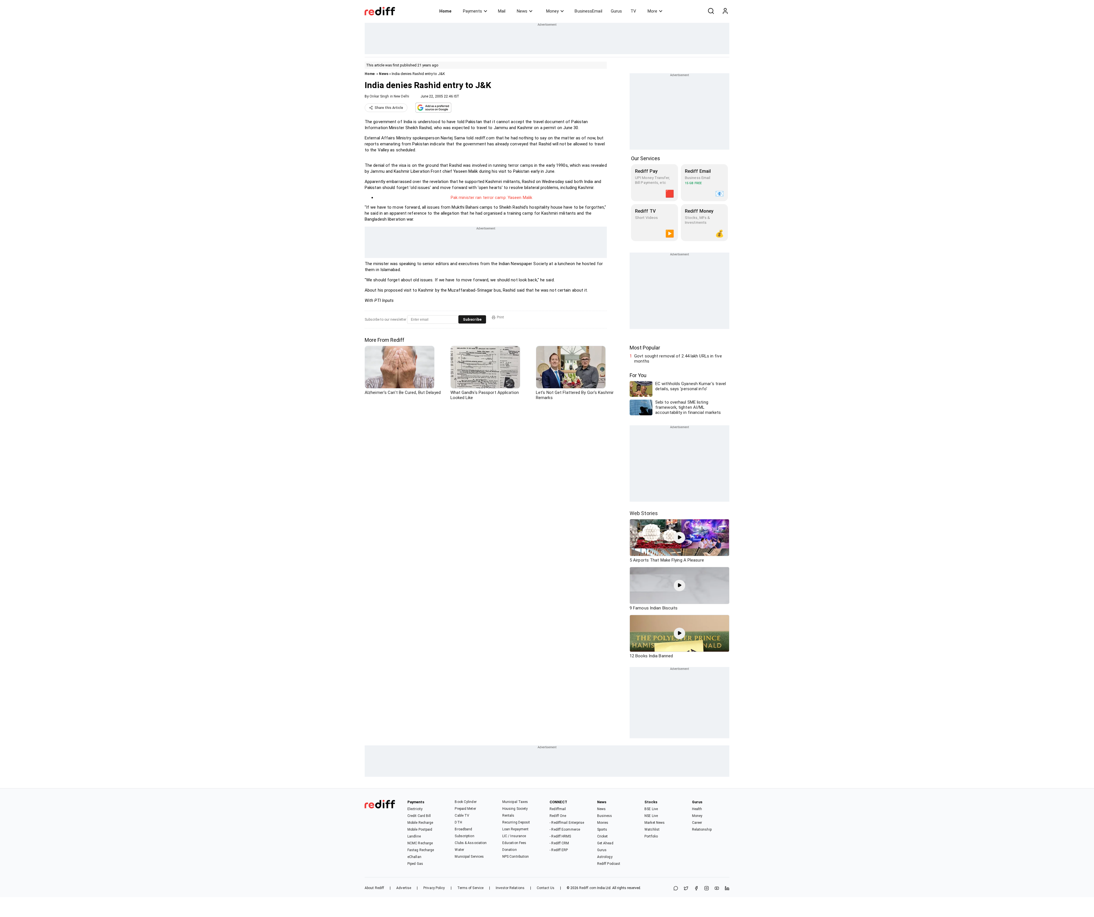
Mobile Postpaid (419, 829)
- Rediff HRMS (560, 836)
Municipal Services (469, 857)
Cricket (602, 836)
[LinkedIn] (727, 888)
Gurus (616, 11)
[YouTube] (717, 888)
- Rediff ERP (559, 850)
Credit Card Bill (419, 816)
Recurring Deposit (516, 822)
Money (552, 11)
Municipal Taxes (515, 802)
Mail (501, 11)
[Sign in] (725, 11)
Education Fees (514, 843)
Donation (509, 850)
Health (697, 809)
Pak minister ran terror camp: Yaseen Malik (491, 197)
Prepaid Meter (465, 809)
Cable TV (462, 816)
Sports (602, 829)
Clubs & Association (471, 843)
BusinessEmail (588, 11)
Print (500, 317)
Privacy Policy (434, 888)
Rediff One (558, 816)
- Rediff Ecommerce (565, 829)
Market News (654, 823)
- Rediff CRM (559, 843)
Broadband (463, 829)
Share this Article (389, 108)
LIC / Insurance (514, 836)
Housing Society (515, 809)
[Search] (711, 11)
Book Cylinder (465, 802)
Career (697, 823)
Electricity (415, 809)
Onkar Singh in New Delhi (389, 96)
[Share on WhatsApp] (675, 888)
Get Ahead (605, 843)
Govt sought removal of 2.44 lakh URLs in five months (678, 358)
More (652, 11)
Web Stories (644, 513)
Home (445, 11)
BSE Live (651, 809)
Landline (414, 836)
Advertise (403, 888)
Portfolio (651, 836)
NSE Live (651, 816)
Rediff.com (587, 888)
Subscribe (472, 319)
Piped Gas (415, 864)
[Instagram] (706, 888)
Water (459, 850)
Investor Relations (510, 888)
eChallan (414, 857)
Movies (603, 823)
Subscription (464, 836)
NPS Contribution (515, 857)
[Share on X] (686, 888)
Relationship (702, 829)
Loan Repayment (515, 829)
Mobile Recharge (420, 823)
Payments (472, 11)
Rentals (508, 816)
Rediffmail (558, 809)
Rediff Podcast (608, 864)
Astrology (605, 857)
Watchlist (652, 829)
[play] (679, 537)
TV (633, 11)
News (522, 11)
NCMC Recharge (420, 843)
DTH (458, 822)
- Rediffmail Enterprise (567, 823)
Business (604, 816)
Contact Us (545, 888)
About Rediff (374, 888)
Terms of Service (470, 888)
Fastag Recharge (420, 850)
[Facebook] (696, 888)
